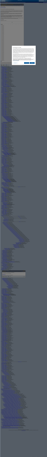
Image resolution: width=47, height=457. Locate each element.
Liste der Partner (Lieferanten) (16, 60)
